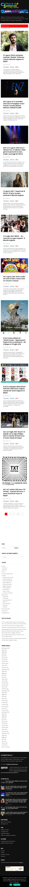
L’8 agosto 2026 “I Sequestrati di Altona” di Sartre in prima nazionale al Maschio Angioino (14, 193)
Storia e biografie (6, 587)
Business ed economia (7, 577)
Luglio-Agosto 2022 (5, 733)
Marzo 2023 (4, 719)
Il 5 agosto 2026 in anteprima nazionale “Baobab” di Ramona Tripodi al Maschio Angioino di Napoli (13, 58)
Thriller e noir (5, 591)
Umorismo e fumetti (7, 592)
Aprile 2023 (4, 717)
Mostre (4, 568)
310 (18, 514)
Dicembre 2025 (5, 661)
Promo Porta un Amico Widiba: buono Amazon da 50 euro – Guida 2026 (16, 781)
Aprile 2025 (4, 675)
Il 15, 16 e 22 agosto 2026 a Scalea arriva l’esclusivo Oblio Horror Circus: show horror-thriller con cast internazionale (16, 787)
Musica (3, 594)
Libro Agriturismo (4, 823)
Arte (2, 566)
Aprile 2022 (4, 739)
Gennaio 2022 (4, 745)
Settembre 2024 (5, 688)
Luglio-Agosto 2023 (5, 712)
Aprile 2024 (4, 696)
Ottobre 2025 (4, 665)
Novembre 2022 (5, 727)
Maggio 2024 (4, 694)
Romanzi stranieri (6, 584)
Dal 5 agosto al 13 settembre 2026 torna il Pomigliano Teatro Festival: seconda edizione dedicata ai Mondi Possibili (13, 104)
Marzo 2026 (4, 655)
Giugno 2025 (4, 671)
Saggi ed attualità (6, 586)
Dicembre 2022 (5, 725)
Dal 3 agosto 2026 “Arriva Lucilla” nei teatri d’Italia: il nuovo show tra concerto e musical (14, 278)
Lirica (4, 606)
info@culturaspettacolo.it (12, 764)
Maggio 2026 (4, 652)
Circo (3, 571)
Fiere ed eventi (6, 603)
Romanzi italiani (6, 582)
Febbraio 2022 (5, 743)
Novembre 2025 (5, 663)
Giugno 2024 (4, 692)
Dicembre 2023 (5, 704)
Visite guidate (4, 612)
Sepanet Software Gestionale (7, 843)
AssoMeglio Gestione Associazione (8, 841)
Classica (4, 596)
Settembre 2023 (5, 710)
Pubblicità (3, 856)
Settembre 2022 (5, 731)
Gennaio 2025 (4, 681)
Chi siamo (3, 850)
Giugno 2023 (4, 714)
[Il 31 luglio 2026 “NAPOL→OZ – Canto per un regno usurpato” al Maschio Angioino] (14, 231)
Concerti (4, 598)
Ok (11, 884)
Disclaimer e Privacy (5, 854)
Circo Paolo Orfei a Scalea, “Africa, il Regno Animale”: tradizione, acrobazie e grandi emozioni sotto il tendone (16, 794)
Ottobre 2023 (4, 708)
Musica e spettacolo (7, 580)
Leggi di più (17, 884)
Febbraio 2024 (5, 700)
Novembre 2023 (5, 706)
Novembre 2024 (5, 685)
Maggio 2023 (4, 715)
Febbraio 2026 (5, 657)
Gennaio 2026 (4, 659)
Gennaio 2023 (4, 723)
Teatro (3, 610)
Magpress (21, 862)
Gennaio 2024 (4, 702)
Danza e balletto (6, 600)
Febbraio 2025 (5, 679)
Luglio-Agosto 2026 (5, 648)
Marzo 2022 (4, 741)
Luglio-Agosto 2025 (5, 669)
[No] (27, 881)
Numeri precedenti (6, 747)
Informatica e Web (6, 579)
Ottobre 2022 (4, 729)
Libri (3, 575)
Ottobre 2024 (4, 686)
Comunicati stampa (6, 573)
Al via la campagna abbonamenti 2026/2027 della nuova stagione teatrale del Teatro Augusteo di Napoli (14, 389)
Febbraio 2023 (5, 721)
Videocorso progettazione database (8, 835)
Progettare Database (5, 833)
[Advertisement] (14, 530)
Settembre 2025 (5, 667)
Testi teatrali (5, 589)
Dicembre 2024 (5, 683)
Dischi (4, 601)
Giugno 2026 (4, 650)
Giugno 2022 (4, 735)
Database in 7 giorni (5, 829)
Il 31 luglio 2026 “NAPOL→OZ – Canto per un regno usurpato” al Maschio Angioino (14, 238)
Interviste (4, 605)
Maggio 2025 (4, 673)
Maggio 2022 (4, 737)
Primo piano (4, 608)
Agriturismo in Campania (6, 822)
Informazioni (6, 26)
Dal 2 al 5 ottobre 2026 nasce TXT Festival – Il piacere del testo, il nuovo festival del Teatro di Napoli (14, 492)
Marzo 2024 (4, 698)
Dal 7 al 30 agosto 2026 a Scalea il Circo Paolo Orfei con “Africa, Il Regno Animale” (16, 807)
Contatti (2, 852)
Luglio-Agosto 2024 (5, 690)
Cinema (3, 569)
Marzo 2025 (4, 677)
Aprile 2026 (4, 653)
